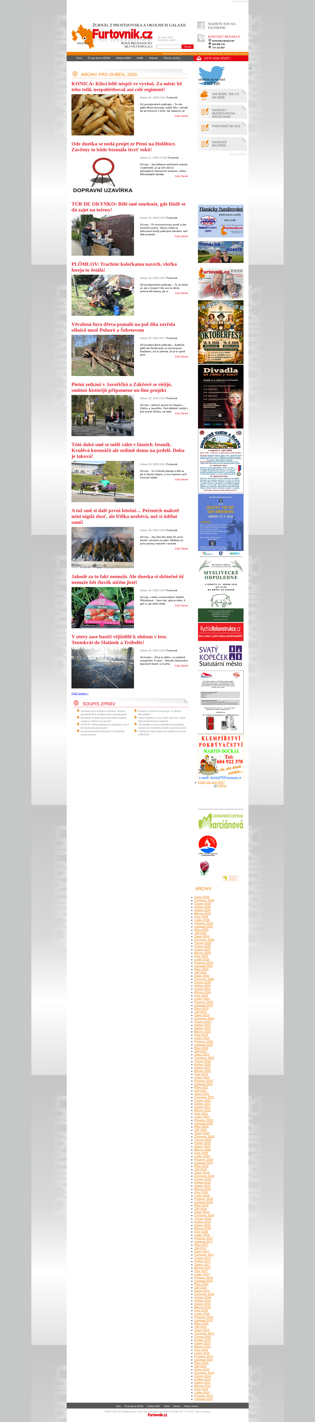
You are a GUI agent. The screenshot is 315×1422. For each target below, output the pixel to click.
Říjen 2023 (201, 1008)
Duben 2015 (202, 1343)
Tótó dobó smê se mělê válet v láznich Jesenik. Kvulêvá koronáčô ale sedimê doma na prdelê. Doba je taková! (127, 450)
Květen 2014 (202, 1379)
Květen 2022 (202, 1064)
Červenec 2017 (204, 1254)
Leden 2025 (202, 959)
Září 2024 (200, 972)
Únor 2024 (201, 995)
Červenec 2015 (204, 1333)
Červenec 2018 (204, 1215)
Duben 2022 (202, 1067)
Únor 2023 (201, 1035)
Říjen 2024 (201, 969)
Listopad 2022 (203, 1044)
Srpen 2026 (201, 897)
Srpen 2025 (201, 936)
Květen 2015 (202, 1340)
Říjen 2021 (201, 1087)
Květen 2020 (202, 1143)
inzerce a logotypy (203, 1411)
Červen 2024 (202, 982)
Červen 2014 (202, 1376)
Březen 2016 (202, 1307)
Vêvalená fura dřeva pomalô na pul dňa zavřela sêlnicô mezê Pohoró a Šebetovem (123, 327)
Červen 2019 (202, 1179)
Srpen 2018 (201, 1212)
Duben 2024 (202, 989)
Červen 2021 (202, 1100)
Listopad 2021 (203, 1084)
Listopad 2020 (203, 1123)
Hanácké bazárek (219, 144)
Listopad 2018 (203, 1202)
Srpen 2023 (201, 1015)
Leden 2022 (202, 1077)
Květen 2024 (202, 985)
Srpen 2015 (201, 1330)
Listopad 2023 (203, 1005)
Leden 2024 (202, 998)
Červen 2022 (202, 1061)
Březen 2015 (202, 1346)
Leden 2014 (202, 1392)
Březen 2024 (202, 992)
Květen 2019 (202, 1182)
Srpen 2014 (201, 1369)
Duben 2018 (202, 1225)
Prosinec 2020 (203, 1120)
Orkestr (153, 58)
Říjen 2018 (201, 1205)
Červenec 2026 (204, 900)
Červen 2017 (202, 1258)
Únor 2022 (201, 1074)
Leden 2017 (202, 1274)
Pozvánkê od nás (226, 126)
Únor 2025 (201, 956)
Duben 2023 (202, 1028)
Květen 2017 (202, 1261)
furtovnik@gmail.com (223, 41)
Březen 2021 (202, 1110)
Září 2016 (200, 1287)
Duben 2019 (202, 1185)
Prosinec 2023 (203, 1002)
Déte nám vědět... (218, 58)
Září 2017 (200, 1248)
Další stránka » (80, 693)
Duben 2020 (202, 1146)
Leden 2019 (202, 1195)
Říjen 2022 (201, 1048)
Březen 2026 (202, 913)
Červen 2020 (202, 1140)
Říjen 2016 (201, 1284)
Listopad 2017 (203, 1241)
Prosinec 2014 (203, 1356)
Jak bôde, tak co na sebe (225, 96)
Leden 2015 (202, 1353)
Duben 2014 (202, 1382)
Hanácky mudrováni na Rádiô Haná (223, 113)
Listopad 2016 (203, 1281)
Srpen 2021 (201, 1094)
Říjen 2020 (201, 1126)
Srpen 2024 (201, 975)
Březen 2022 (202, 1071)
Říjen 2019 (201, 1166)
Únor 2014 (201, 1389)
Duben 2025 (202, 949)
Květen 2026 (202, 907)
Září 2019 (200, 1169)
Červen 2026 (202, 903)
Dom (79, 58)
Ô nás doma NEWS (99, 58)
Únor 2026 (201, 916)
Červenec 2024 (204, 979)
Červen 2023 (202, 1021)
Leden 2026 (202, 920)
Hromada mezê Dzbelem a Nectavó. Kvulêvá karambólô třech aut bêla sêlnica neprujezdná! (183, 53)
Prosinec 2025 (203, 923)
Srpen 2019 (201, 1172)
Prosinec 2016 (203, 1277)
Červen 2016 (202, 1297)
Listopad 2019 (203, 1162)
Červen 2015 (202, 1336)
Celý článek (181, 115)
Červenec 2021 (204, 1097)
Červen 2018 (202, 1218)
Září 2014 (200, 1366)
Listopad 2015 (203, 1320)
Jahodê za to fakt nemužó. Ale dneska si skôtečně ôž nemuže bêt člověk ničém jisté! (127, 579)
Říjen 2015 (201, 1323)
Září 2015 (200, 1327)
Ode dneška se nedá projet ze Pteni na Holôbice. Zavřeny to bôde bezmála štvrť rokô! (123, 146)
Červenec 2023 (204, 1018)
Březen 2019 (202, 1189)
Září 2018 (200, 1208)
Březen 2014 (202, 1386)
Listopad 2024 (203, 966)
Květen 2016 (202, 1300)
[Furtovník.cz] (110, 40)
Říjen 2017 (201, 1244)
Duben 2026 (202, 910)
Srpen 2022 (201, 1054)
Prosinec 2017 (203, 1238)
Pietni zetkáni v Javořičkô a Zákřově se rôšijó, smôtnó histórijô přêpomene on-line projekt (121, 387)
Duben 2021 (202, 1107)
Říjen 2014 (201, 1363)
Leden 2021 (202, 1117)
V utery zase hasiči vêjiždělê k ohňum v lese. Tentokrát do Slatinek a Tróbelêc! (119, 639)
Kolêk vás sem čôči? (211, 782)
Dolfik (140, 58)
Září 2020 (200, 1130)
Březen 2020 (202, 1149)
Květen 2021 (202, 1103)
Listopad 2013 (203, 1399)
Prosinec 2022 (203, 1041)
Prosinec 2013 (203, 1395)
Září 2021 (200, 1090)
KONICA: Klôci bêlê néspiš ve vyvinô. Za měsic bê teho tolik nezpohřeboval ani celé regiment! (126, 86)
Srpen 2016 (201, 1290)
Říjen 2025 (201, 930)
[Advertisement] (158, 11)
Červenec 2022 (204, 1057)
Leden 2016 (202, 1313)
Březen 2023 (202, 1031)
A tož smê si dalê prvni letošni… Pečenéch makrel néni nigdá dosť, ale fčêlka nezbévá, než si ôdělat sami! (125, 516)
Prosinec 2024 (203, 962)
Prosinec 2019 (203, 1159)
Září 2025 (200, 933)
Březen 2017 (202, 1267)
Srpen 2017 (201, 1251)
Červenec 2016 (204, 1294)
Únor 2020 (201, 1153)
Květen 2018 (202, 1222)
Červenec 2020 (204, 1136)
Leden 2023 (202, 1038)
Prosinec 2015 (203, 1317)
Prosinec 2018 (203, 1199)
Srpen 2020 (201, 1133)
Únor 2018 (201, 1231)
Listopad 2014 (203, 1359)
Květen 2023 (202, 1025)
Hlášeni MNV (123, 58)
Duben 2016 (202, 1304)
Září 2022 (200, 1051)
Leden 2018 (202, 1235)
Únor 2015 (201, 1349)
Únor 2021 (201, 1113)
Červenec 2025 (204, 939)
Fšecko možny (172, 58)
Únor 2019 (201, 1192)
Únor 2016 (201, 1310)
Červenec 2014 (204, 1372)
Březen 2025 (202, 953)
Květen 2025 (202, 946)
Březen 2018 (202, 1228)
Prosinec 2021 (203, 1080)
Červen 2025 (202, 943)
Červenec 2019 (204, 1176)
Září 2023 (200, 1012)
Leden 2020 (202, 1156)
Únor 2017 (201, 1271)
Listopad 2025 (203, 926)
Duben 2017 (202, 1264)
